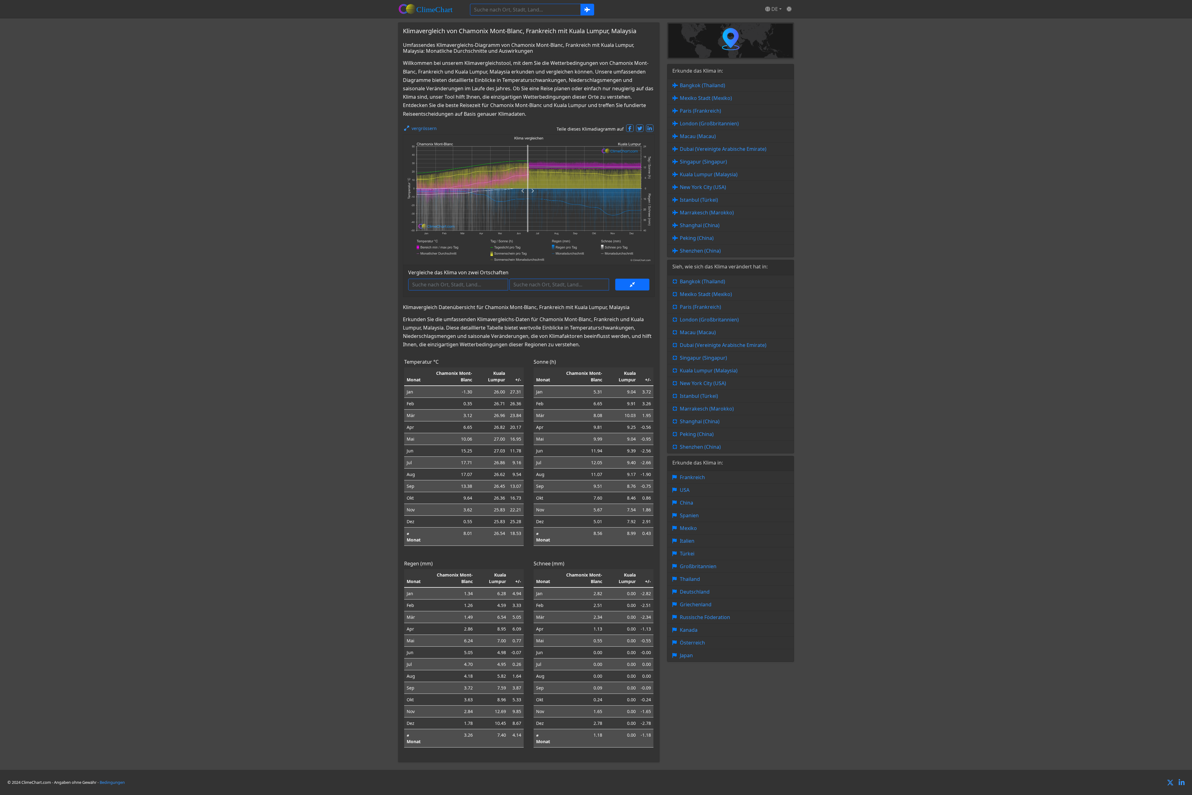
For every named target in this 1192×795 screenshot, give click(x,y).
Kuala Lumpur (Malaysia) (709, 174)
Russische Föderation (705, 617)
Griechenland (695, 604)
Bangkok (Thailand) (702, 85)
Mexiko (688, 528)
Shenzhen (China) (700, 250)
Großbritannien (698, 566)
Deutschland (695, 591)
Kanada (689, 630)
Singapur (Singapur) (703, 161)
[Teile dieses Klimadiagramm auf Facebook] (630, 128)
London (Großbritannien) (709, 123)
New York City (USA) (703, 187)
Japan (686, 655)
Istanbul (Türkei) (699, 199)
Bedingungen (112, 782)
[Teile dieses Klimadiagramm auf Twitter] (639, 128)
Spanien (689, 515)
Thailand (690, 579)
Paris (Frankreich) (700, 110)
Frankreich (692, 477)
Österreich (692, 642)
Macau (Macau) (698, 136)
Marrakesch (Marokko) (707, 212)
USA (684, 490)
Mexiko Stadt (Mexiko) (706, 98)
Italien (687, 540)
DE (774, 9)
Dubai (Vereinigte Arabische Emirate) (723, 149)
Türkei (687, 553)
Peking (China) (697, 238)
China (686, 502)
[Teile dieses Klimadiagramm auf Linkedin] (649, 128)
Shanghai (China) (700, 225)
